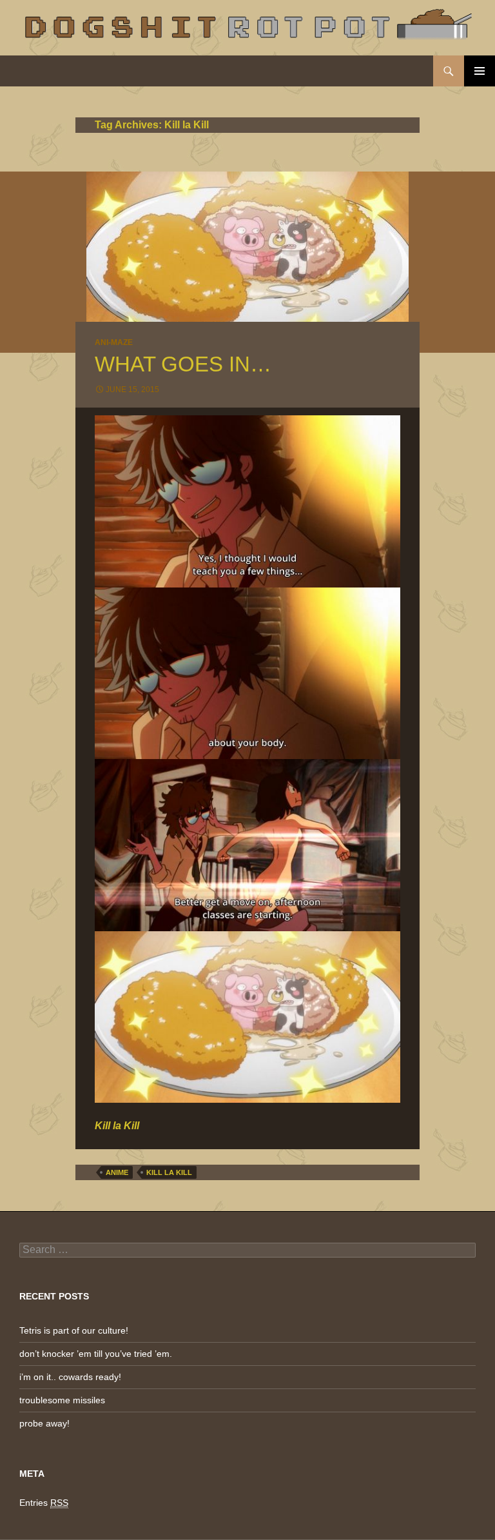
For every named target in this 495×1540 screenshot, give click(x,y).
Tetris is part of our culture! (73, 1330)
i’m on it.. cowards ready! (70, 1377)
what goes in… (183, 364)
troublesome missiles (62, 1400)
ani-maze (114, 342)
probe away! (44, 1423)
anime (117, 1172)
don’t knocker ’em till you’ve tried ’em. (95, 1353)
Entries (43, 1502)
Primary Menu (479, 70)
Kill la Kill (169, 1172)
